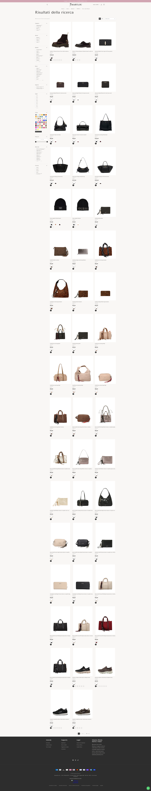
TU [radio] (50, 101)
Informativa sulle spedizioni (85, 785)
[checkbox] (36, 114)
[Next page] (89, 734)
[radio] (51, 57)
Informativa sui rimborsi (53, 785)
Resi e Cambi (64, 744)
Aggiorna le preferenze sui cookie (75, 778)
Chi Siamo (48, 742)
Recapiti (101, 785)
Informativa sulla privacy (63, 785)
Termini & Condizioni (81, 742)
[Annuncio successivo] (104, 1)
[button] (47, 4)
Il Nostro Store (49, 744)
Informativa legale (95, 785)
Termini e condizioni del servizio (74, 785)
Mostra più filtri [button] (38, 131)
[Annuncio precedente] (46, 1)
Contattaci (63, 749)
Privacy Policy (79, 744)
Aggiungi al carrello (70, 23)
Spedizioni (63, 742)
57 (86, 733)
